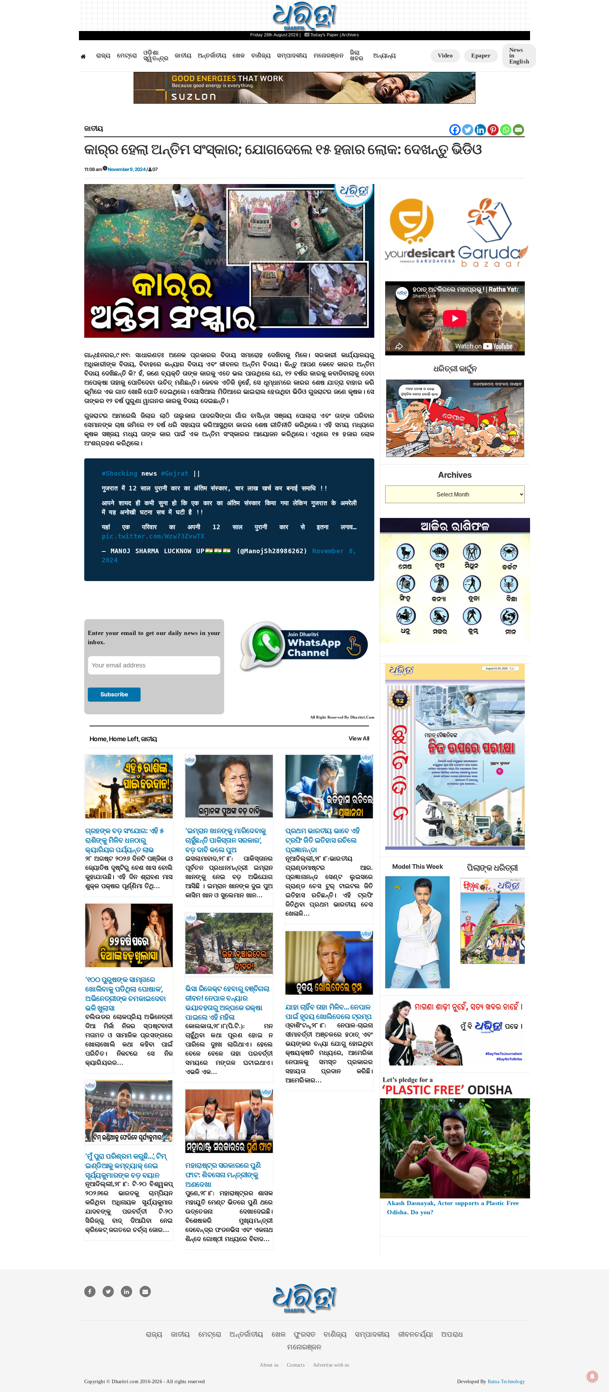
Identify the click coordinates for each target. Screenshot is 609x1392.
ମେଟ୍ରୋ (127, 56)
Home (98, 739)
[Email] (518, 129)
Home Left (124, 739)
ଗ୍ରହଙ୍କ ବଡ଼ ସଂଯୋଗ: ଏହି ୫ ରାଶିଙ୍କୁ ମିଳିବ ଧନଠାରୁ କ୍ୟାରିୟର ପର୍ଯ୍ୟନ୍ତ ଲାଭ (124, 840)
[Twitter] (467, 129)
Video (445, 55)
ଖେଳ (239, 56)
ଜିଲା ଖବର (357, 56)
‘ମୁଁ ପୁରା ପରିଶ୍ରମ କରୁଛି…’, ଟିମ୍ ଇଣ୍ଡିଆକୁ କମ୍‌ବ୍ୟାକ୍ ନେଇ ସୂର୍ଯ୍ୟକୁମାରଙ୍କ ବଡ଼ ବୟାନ (125, 1165)
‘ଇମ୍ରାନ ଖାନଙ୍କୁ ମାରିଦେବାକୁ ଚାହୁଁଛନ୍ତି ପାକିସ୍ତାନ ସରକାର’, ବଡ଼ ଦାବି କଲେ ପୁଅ (225, 840)
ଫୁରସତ (304, 1334)
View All (359, 738)
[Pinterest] (493, 129)
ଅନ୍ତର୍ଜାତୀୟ (212, 56)
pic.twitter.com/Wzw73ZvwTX (153, 536)
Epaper (481, 55)
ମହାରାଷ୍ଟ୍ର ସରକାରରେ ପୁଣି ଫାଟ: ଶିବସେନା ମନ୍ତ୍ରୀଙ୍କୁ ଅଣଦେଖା (222, 1175)
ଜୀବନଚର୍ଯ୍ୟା (415, 1334)
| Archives (349, 34)
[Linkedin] (480, 129)
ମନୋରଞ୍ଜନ (329, 56)
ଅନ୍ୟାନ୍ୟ (384, 56)
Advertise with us (331, 1365)
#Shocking (119, 473)
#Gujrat (175, 473)
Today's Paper (324, 34)
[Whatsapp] (505, 129)
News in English (519, 56)
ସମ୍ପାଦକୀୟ (292, 56)
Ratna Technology (506, 1381)
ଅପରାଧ (452, 1334)
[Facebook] (455, 129)
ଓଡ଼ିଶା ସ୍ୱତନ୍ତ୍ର (155, 56)
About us (269, 1365)
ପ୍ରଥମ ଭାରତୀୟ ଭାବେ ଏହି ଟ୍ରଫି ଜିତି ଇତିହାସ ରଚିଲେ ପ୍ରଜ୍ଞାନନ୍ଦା (322, 840)
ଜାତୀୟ (183, 56)
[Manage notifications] (592, 1376)
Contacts (295, 1365)
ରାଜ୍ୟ (103, 56)
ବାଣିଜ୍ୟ (261, 56)
